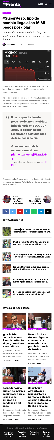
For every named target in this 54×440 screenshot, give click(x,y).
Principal (16, 329)
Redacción (11, 44)
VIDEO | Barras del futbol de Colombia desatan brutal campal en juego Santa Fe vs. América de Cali (32, 231)
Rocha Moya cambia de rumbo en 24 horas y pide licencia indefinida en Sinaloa (31, 281)
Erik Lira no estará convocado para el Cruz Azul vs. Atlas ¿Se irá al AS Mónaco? (31, 294)
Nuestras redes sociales (46, 434)
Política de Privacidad (34, 433)
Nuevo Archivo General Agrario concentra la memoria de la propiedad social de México (38, 342)
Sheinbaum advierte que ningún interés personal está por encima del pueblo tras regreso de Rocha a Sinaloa (39, 397)
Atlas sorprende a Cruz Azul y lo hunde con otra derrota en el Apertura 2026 (32, 255)
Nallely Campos (12, 360)
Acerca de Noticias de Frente (8, 434)
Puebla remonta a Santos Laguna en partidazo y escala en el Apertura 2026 (31, 244)
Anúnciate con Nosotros (22, 434)
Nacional (6, 13)
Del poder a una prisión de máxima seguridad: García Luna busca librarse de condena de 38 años (14, 397)
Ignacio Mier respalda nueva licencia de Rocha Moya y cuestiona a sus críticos (31, 269)
